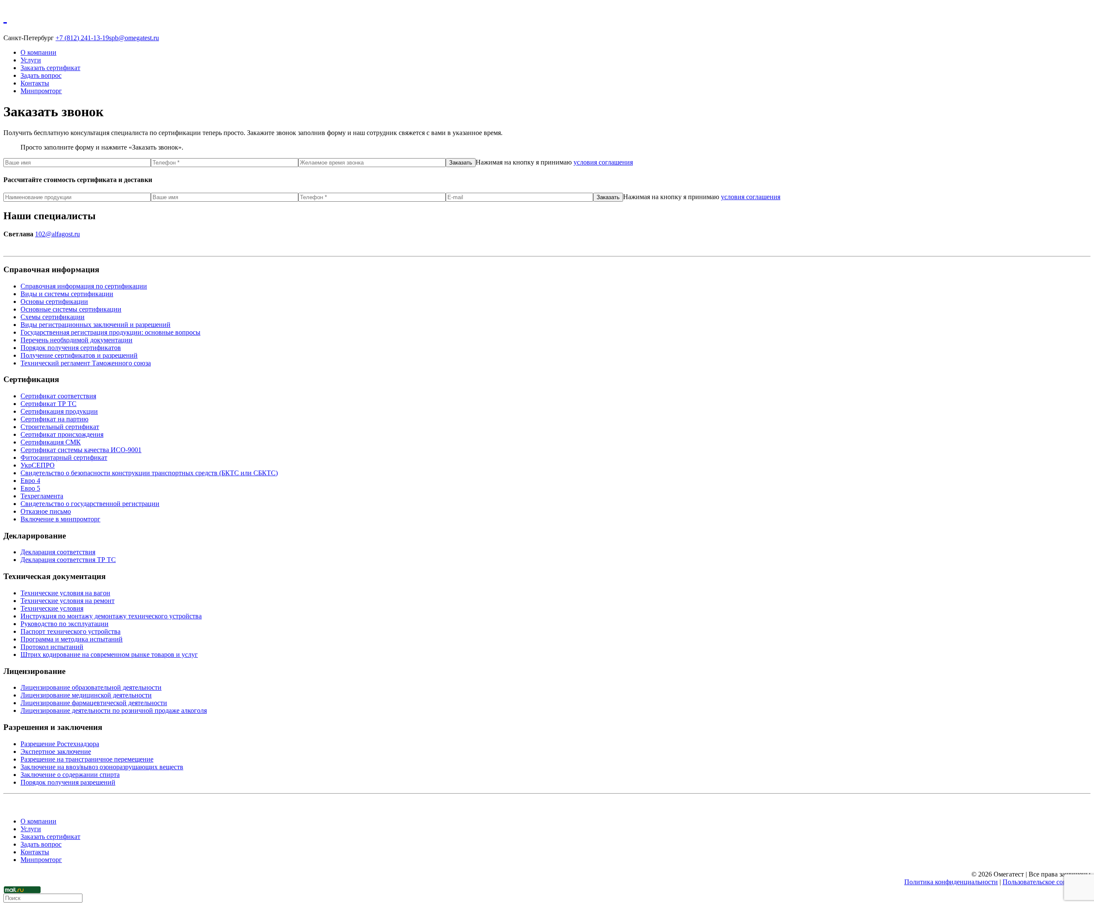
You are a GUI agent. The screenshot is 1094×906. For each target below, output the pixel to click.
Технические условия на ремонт (68, 600)
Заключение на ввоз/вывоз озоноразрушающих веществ (102, 767)
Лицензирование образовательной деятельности (91, 687)
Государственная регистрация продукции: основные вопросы (110, 332)
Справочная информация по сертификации (84, 286)
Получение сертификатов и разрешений (79, 355)
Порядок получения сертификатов (71, 347)
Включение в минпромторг (60, 519)
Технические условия (52, 608)
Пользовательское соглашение (1047, 881)
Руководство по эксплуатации (65, 623)
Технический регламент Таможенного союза (86, 363)
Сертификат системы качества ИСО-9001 (81, 449)
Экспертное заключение (56, 751)
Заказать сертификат (50, 67)
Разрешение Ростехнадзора (60, 743)
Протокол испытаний (52, 646)
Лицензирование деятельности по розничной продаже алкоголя (114, 710)
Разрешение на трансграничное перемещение (87, 759)
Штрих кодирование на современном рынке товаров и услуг (109, 654)
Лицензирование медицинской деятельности (86, 695)
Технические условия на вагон (65, 593)
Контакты (35, 83)
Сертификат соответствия (58, 396)
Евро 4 (30, 480)
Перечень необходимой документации (76, 340)
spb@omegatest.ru (134, 37)
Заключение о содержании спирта (70, 774)
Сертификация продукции (59, 411)
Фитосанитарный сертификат (64, 457)
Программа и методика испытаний (72, 639)
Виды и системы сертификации (67, 293)
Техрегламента (42, 496)
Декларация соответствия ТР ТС (68, 559)
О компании (38, 52)
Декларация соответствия (58, 552)
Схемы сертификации (53, 317)
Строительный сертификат (60, 426)
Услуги (31, 60)
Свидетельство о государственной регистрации (90, 503)
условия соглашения (603, 162)
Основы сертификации (54, 301)
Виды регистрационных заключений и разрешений (96, 324)
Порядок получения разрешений (68, 782)
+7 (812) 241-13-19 (82, 37)
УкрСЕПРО (38, 465)
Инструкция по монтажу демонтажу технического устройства (111, 616)
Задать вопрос (41, 75)
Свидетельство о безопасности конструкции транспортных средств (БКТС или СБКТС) (149, 473)
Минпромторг (41, 90)
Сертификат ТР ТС (48, 403)
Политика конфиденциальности (951, 881)
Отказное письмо (46, 511)
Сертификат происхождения (62, 434)
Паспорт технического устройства (71, 631)
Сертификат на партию (54, 419)
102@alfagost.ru (57, 234)
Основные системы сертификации (71, 309)
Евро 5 (30, 488)
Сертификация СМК (51, 442)
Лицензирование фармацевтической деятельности (94, 702)
